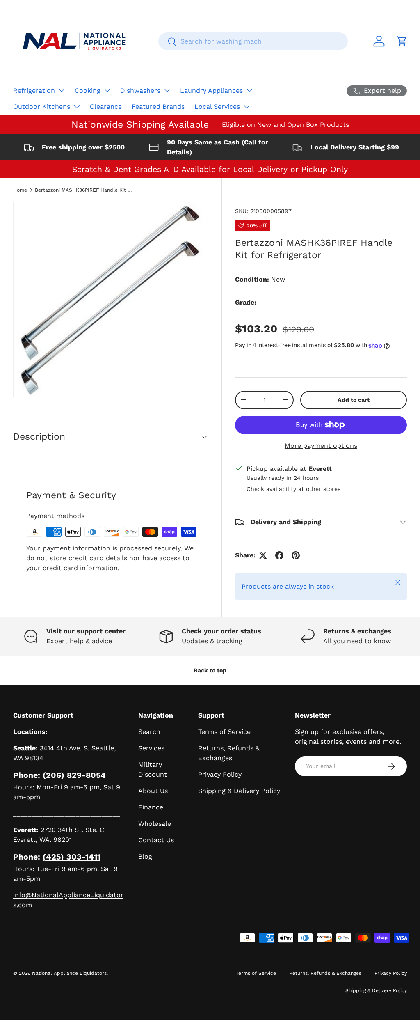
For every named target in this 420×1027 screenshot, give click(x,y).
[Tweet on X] (263, 555)
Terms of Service (224, 732)
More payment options (321, 445)
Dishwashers (140, 90)
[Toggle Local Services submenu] (246, 107)
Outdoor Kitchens (41, 106)
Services (151, 748)
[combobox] (253, 41)
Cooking (87, 90)
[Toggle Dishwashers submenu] (167, 90)
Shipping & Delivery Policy (239, 791)
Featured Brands (158, 106)
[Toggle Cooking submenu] (107, 90)
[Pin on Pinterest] (296, 555)
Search (149, 732)
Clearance (106, 106)
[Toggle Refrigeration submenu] (61, 90)
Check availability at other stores (293, 489)
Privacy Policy (220, 774)
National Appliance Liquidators (69, 973)
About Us (153, 791)
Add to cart (354, 400)
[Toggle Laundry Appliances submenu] (249, 90)
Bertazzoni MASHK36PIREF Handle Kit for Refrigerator (84, 190)
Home (20, 190)
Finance (150, 807)
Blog (145, 856)
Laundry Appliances (211, 90)
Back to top (210, 670)
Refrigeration (34, 90)
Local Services (217, 106)
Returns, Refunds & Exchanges (325, 973)
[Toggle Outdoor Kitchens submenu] (77, 107)
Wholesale (154, 824)
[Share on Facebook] (279, 555)
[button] (402, 41)
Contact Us (156, 840)
